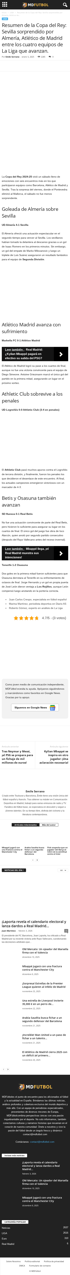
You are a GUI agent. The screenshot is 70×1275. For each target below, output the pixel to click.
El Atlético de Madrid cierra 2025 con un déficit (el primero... (44, 1053)
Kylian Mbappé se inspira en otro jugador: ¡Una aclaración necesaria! (53, 756)
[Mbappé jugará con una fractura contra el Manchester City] (12, 838)
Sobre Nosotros (13, 1261)
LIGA (12, 12)
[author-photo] (35, 779)
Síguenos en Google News (31, 707)
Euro (4, 1238)
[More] (38, 65)
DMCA (22, 1265)
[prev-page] (33, 860)
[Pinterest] (21, 65)
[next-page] (37, 860)
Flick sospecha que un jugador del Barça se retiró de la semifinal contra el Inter (57, 850)
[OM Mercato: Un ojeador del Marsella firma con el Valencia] (11, 954)
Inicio (4, 12)
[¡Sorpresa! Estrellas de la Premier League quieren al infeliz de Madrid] (11, 991)
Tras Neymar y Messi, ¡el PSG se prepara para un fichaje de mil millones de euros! (17, 756)
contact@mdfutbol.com (42, 1141)
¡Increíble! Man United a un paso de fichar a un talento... (44, 1036)
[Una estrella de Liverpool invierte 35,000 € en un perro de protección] (11, 1005)
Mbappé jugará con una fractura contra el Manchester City (12, 849)
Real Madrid (8, 1244)
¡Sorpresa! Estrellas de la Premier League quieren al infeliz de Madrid (44, 985)
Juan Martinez (9, 930)
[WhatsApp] (30, 65)
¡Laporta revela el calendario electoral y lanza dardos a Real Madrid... (34, 923)
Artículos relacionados (26, 824)
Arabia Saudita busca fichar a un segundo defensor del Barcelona (34, 850)
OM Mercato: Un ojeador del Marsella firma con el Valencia (45, 950)
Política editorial (32, 1261)
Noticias (6, 1228)
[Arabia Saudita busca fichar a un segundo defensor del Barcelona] (35, 838)
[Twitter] (13, 65)
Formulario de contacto (40, 1265)
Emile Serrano (12, 56)
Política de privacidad (54, 1261)
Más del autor (49, 824)
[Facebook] (5, 65)
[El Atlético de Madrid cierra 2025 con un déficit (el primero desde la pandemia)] (11, 1057)
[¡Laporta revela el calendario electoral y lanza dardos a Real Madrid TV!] (35, 896)
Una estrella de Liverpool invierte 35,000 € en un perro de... (42, 1002)
